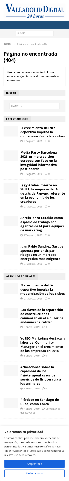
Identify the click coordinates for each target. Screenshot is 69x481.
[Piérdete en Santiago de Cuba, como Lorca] (11, 403)
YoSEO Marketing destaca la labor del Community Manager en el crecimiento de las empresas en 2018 (42, 344)
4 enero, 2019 (32, 408)
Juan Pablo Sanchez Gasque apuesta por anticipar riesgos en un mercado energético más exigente (41, 252)
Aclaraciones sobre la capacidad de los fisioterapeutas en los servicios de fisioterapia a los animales (40, 375)
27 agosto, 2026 (33, 141)
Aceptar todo (34, 463)
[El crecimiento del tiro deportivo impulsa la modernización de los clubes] (11, 131)
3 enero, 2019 (32, 327)
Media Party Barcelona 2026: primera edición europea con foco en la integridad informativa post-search (38, 160)
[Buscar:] (35, 33)
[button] (64, 25)
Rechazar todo (34, 473)
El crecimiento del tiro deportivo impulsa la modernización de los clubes (42, 132)
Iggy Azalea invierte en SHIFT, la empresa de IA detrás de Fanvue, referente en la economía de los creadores (42, 193)
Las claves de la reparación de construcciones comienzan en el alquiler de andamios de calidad (41, 316)
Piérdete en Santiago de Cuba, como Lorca (39, 401)
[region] (34, 453)
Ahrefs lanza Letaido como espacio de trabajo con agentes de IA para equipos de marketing (42, 224)
